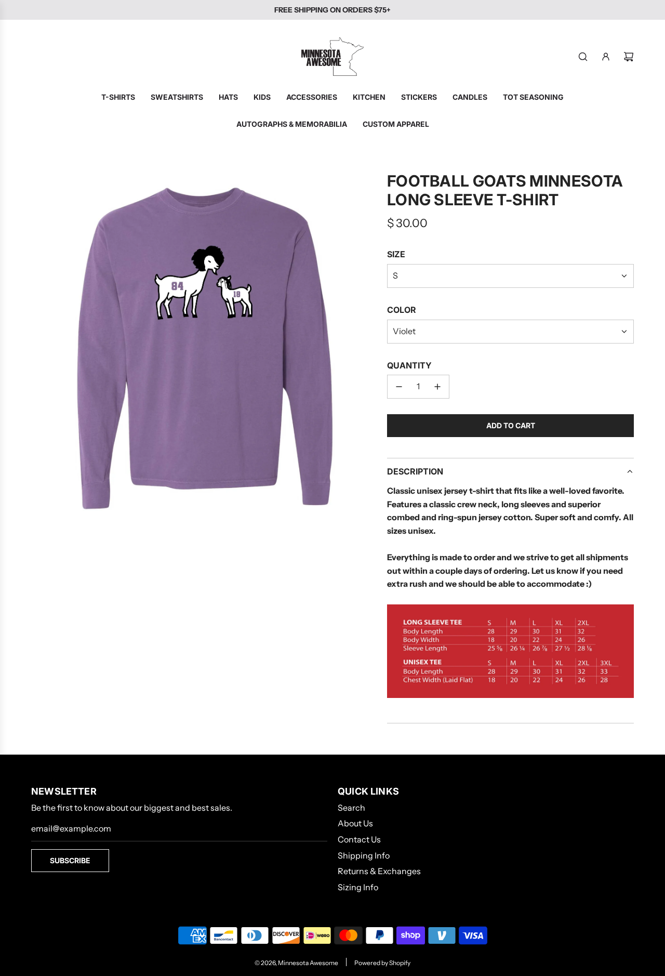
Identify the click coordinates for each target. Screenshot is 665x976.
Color (401, 310)
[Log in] (605, 56)
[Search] (582, 56)
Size (396, 254)
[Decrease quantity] (399, 386)
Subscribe (70, 860)
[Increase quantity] (437, 386)
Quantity (409, 365)
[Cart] (628, 56)
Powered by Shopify (382, 963)
